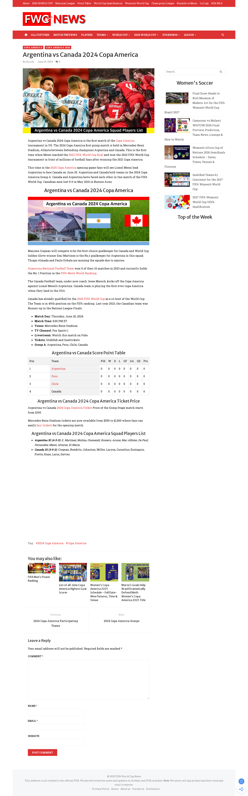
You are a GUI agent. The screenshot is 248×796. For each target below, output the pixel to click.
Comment (35, 656)
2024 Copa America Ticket (74, 407)
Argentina (58, 368)
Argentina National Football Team (51, 268)
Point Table (84, 3)
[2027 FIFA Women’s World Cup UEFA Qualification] (177, 203)
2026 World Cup (145, 34)
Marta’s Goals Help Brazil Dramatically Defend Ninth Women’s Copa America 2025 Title (133, 592)
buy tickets (44, 425)
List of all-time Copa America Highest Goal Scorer (72, 588)
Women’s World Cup (137, 3)
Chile (55, 384)
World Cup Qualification (108, 3)
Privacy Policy (100, 788)
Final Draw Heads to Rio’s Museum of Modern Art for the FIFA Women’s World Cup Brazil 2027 (194, 103)
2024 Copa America (63, 167)
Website (33, 736)
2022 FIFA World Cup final (86, 155)
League (189, 34)
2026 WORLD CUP (42, 3)
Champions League (162, 3)
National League (65, 3)
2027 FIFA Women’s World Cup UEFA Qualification (205, 201)
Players (87, 34)
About (26, 3)
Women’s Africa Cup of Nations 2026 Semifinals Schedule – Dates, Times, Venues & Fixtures (194, 157)
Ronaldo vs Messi (187, 3)
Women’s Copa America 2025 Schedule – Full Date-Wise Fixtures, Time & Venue (103, 592)
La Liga (204, 3)
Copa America (33, 47)
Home (115, 788)
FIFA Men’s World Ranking (79, 273)
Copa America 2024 (58, 47)
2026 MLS (216, 3)
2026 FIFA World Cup (91, 299)
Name (32, 705)
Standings (169, 34)
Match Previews (65, 34)
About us (125, 788)
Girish (30, 61)
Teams (101, 34)
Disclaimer (153, 788)
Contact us (138, 788)
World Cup (120, 34)
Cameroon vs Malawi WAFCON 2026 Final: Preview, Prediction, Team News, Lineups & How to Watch (193, 130)
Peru (54, 376)
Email (33, 720)
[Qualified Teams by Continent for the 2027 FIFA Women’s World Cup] (177, 180)
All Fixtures (40, 34)
